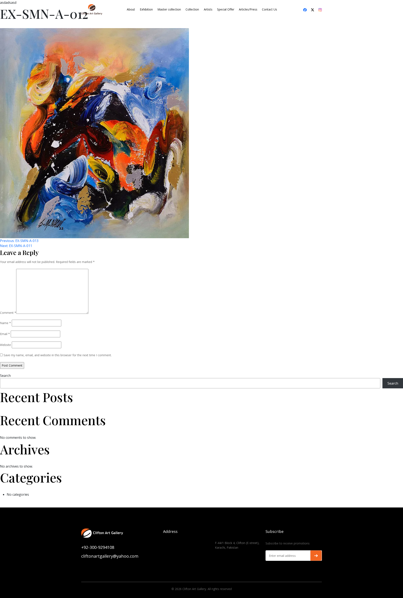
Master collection (169, 9)
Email (5, 334)
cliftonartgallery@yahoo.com (109, 556)
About (131, 9)
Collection (192, 9)
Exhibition (146, 9)
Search (5, 375)
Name (5, 323)
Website (5, 345)
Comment (8, 313)
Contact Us (269, 9)
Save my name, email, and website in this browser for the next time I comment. (58, 355)
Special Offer (225, 9)
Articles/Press (248, 9)
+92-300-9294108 (97, 547)
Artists (208, 9)
